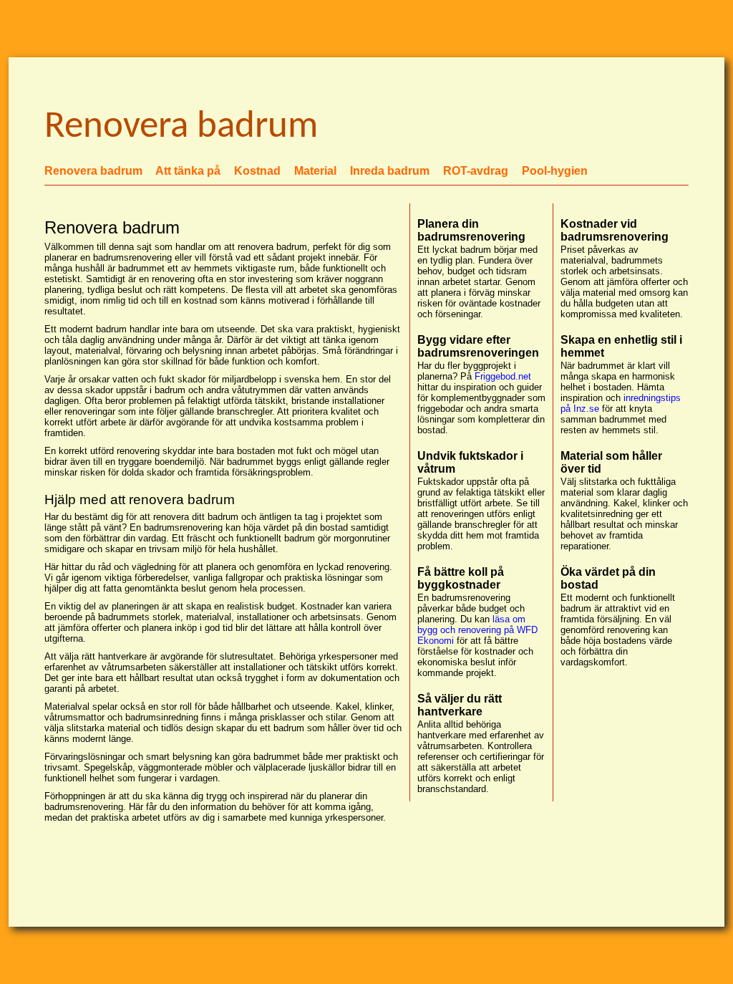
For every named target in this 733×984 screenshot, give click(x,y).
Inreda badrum (389, 171)
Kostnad (257, 171)
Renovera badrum (93, 171)
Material (315, 171)
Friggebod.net (503, 376)
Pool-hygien (555, 171)
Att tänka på (187, 171)
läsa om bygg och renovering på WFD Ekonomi (477, 630)
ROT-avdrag (475, 171)
